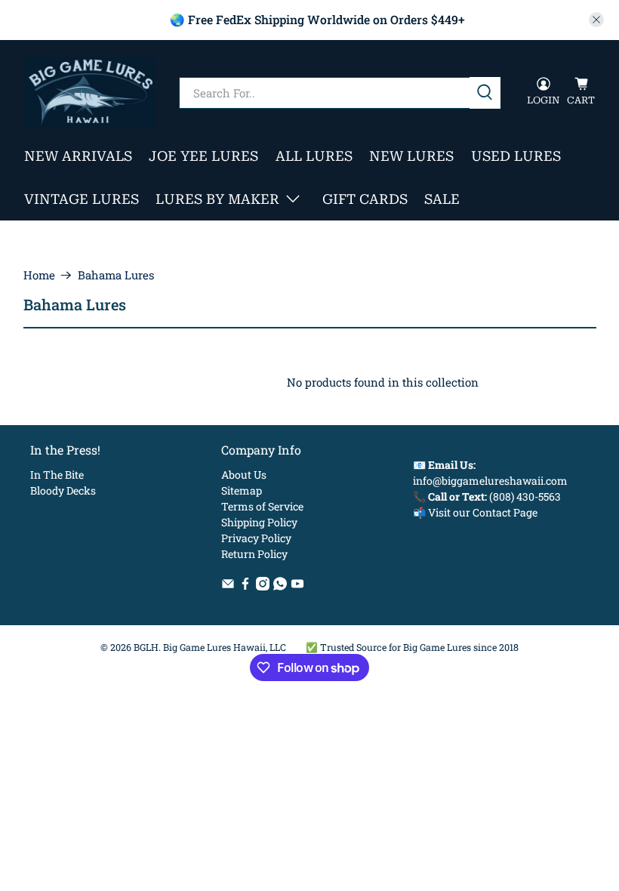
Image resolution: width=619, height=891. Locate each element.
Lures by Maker (217, 199)
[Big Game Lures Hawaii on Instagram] (262, 586)
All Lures (314, 156)
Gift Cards (365, 199)
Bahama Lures (116, 275)
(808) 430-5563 (525, 496)
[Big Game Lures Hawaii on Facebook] (245, 586)
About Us (243, 474)
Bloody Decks (63, 490)
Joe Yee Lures (203, 156)
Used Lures (516, 156)
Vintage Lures (81, 199)
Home (39, 275)
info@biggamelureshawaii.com (490, 480)
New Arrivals (78, 156)
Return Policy (254, 554)
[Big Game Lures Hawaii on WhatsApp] (280, 586)
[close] (596, 19)
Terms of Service (262, 506)
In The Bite (57, 474)
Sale (442, 199)
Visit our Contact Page (482, 512)
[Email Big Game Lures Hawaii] (228, 586)
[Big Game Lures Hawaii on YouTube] (297, 586)
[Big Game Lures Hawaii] (90, 92)
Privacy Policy (256, 538)
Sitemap (241, 490)
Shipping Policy (259, 522)
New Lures (411, 156)
